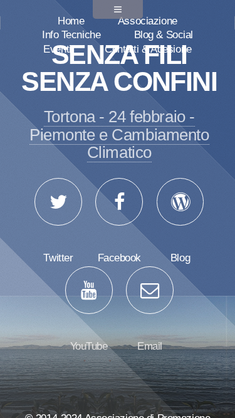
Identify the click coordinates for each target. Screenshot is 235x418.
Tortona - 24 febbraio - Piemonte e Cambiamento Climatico (119, 134)
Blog (180, 257)
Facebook (120, 257)
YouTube (89, 346)
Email (149, 346)
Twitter (58, 257)
